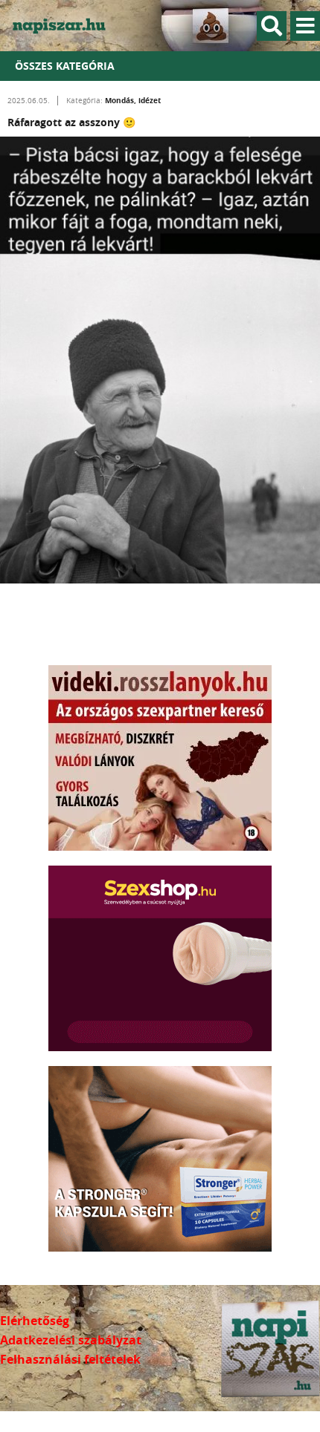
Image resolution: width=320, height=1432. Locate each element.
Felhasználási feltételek (70, 1359)
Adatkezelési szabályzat (70, 1340)
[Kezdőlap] (67, 25)
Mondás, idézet (133, 100)
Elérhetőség (34, 1320)
